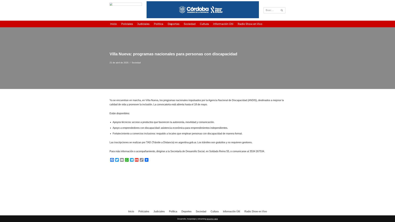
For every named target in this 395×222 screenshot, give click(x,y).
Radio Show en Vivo (250, 24)
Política (158, 24)
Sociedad (189, 24)
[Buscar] (282, 10)
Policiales (127, 24)
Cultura (204, 24)
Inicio (113, 24)
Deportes (173, 24)
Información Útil (223, 24)
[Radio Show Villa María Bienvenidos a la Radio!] (126, 10)
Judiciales (143, 24)
